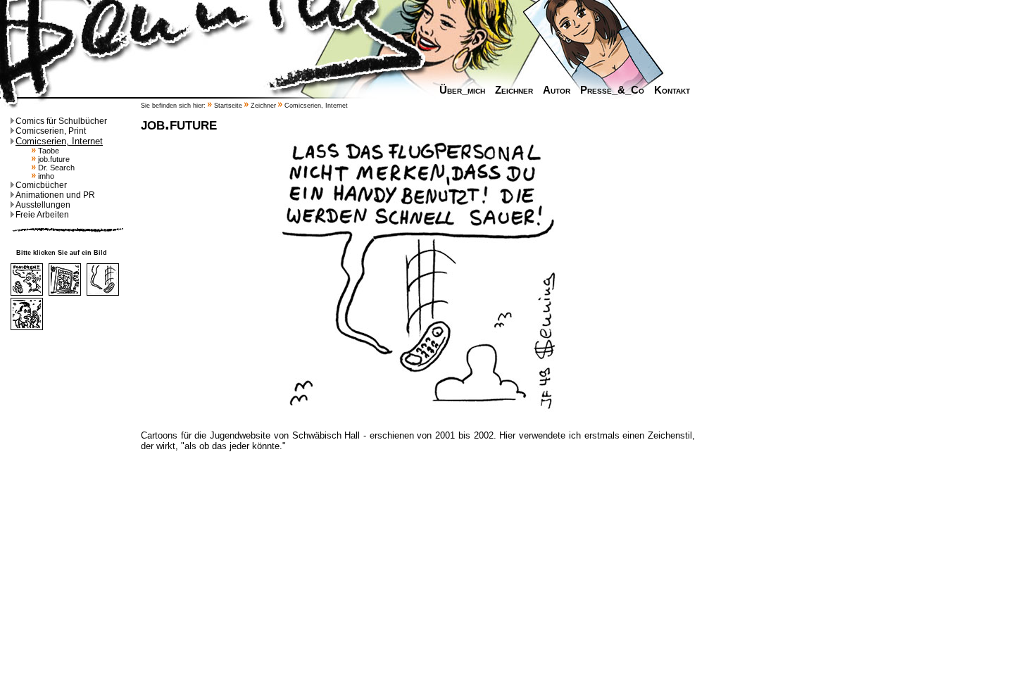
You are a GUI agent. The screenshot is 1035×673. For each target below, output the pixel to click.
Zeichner (514, 90)
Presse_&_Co (612, 90)
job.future (53, 159)
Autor (556, 90)
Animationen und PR (55, 195)
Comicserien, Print (50, 131)
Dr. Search (55, 167)
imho (45, 176)
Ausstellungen (42, 205)
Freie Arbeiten (42, 215)
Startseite (228, 105)
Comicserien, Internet (59, 141)
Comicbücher (41, 185)
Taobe (47, 150)
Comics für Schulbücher (61, 121)
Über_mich (462, 90)
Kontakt (672, 90)
